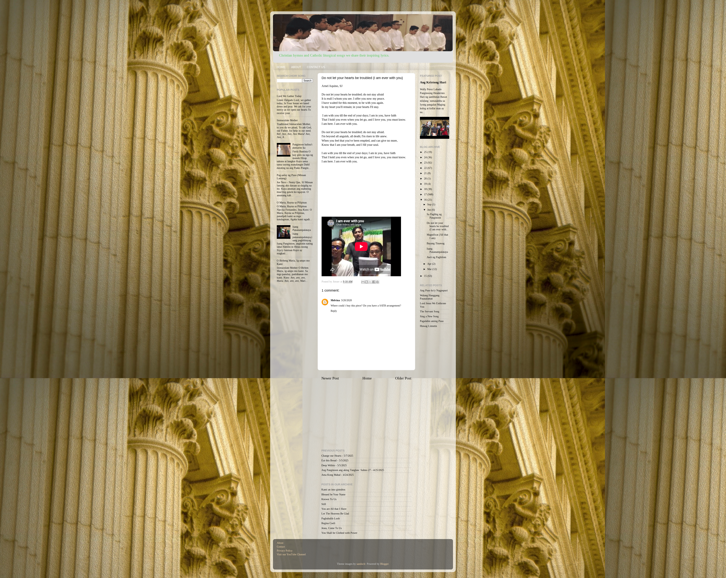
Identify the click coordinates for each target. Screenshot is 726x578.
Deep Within (328, 465)
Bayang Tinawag (435, 243)
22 (425, 167)
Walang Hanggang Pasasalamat (429, 297)
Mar (429, 269)
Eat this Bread (329, 460)
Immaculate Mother (287, 120)
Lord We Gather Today (289, 96)
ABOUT (296, 67)
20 (425, 178)
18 (425, 189)
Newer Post (330, 378)
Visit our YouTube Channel (291, 554)
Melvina (335, 300)
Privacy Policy (284, 550)
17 (425, 194)
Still (323, 504)
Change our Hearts (331, 455)
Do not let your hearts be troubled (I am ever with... (438, 226)
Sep (429, 204)
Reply (334, 310)
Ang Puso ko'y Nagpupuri (434, 290)
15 (425, 275)
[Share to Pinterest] (377, 282)
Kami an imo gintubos (333, 489)
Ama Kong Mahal (331, 474)
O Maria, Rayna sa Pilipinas (292, 202)
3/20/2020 (346, 300)
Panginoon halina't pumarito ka (302, 146)
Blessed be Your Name (333, 494)
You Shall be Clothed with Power (339, 532)
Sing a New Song (429, 316)
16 (425, 199)
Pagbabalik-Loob (330, 518)
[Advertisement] (366, 190)
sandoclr (361, 563)
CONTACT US (316, 67)
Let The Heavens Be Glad (335, 513)
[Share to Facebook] (374, 282)
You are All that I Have (333, 508)
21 (425, 173)
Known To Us (328, 499)
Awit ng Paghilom (436, 257)
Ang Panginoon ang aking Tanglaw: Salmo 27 (346, 470)
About (280, 542)
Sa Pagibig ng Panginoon (434, 216)
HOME (281, 67)
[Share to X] (370, 282)
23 (425, 162)
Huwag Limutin (428, 325)
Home (367, 378)
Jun (429, 209)
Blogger (384, 563)
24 (425, 157)
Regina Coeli (328, 523)
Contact (281, 546)
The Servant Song (429, 311)
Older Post (403, 378)
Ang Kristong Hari (433, 82)
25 (425, 152)
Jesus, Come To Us (331, 528)
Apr (429, 263)
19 (425, 183)
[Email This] (363, 282)
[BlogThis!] (366, 282)
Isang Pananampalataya (301, 228)
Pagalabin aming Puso (432, 321)
